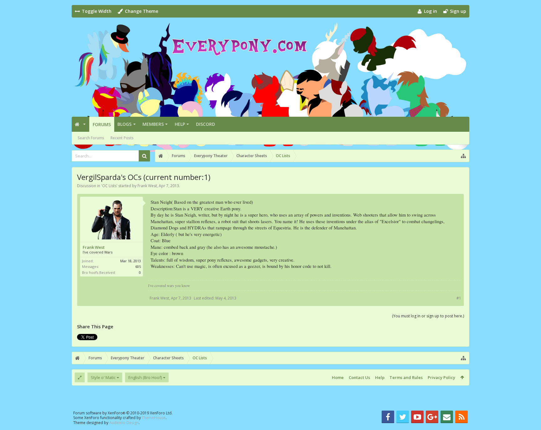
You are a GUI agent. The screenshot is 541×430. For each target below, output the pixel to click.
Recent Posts (122, 138)
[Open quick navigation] (463, 156)
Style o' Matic (103, 377)
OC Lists (109, 185)
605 (138, 266)
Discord (205, 124)
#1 (458, 298)
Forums (102, 124)
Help (180, 124)
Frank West (147, 185)
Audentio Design (124, 422)
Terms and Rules (406, 377)
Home (338, 377)
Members (153, 124)
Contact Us (359, 377)
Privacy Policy (441, 377)
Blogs (124, 124)
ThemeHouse (154, 417)
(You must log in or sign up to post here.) (428, 316)
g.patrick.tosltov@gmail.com (186, 275)
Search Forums (91, 138)
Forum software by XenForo (123, 413)
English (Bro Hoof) (145, 377)
